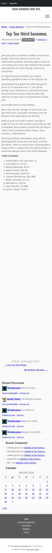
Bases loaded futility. (10, 393)
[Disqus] (26, 232)
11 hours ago (24, 393)
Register (13, 3)
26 (26, 497)
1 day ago (20, 415)
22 (47, 493)
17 (12, 493)
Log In (4, 3)
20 (33, 493)
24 (12, 497)
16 (5, 493)
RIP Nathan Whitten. (36, 370)
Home (4, 27)
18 (19, 493)
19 (26, 493)
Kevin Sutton (13, 43)
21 (40, 493)
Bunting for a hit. (8, 415)
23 (5, 497)
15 (47, 489)
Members (26, 529)
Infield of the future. (34, 448)
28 (40, 497)
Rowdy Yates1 (14, 399)
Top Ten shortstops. (15, 365)
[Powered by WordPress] (43, 546)
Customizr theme (32, 549)
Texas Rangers (16, 27)
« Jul (4, 508)
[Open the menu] (47, 16)
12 (26, 489)
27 (33, 497)
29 (47, 497)
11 (19, 489)
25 (19, 497)
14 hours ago (24, 404)
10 (12, 489)
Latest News (26, 525)
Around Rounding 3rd (26, 522)
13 (33, 489)
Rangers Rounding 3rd (22, 546)
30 (5, 501)
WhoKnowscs (14, 388)
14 (40, 489)
